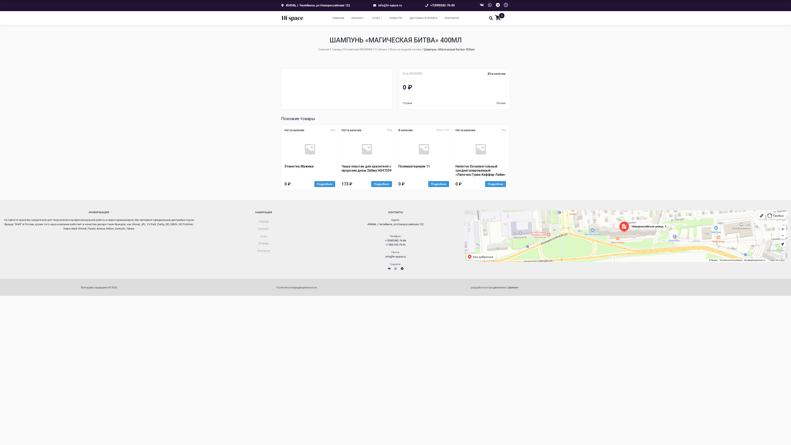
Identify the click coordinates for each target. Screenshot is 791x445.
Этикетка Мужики (299, 166)
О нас (376, 18)
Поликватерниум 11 (414, 166)
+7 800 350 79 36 (395, 244)
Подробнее (324, 184)
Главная (338, 18)
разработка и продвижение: (494, 287)
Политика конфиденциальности (296, 287)
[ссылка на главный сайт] (292, 18)
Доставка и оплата (424, 18)
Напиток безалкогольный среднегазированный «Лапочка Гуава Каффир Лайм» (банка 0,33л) (480, 170)
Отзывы (264, 243)
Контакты (452, 18)
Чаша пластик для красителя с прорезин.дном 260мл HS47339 (366, 168)
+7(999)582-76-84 (442, 5)
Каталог (357, 18)
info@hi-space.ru (390, 5)
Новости (396, 18)
